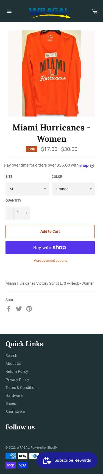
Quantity (13, 200)
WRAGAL (23, 447)
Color (57, 177)
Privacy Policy (17, 379)
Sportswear (15, 411)
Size (8, 177)
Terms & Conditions (21, 387)
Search (11, 355)
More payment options (50, 261)
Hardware (14, 395)
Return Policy (16, 371)
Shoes (10, 403)
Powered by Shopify (44, 447)
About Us (13, 363)
